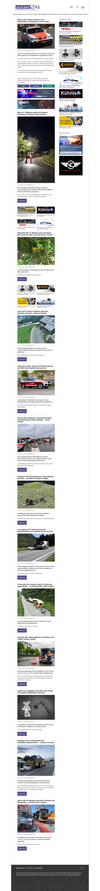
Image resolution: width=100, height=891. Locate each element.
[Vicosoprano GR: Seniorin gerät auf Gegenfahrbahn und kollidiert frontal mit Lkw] (36, 548)
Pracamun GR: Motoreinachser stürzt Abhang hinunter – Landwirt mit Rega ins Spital (35, 477)
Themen (39, 14)
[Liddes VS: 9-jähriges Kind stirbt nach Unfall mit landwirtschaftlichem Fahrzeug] (36, 707)
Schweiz (15, 14)
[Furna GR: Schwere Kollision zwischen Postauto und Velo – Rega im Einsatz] (36, 329)
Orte (32, 14)
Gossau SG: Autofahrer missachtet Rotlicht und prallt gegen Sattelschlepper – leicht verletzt (34, 420)
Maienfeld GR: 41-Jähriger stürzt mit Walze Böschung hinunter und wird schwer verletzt (34, 234)
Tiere (76, 14)
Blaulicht (80, 14)
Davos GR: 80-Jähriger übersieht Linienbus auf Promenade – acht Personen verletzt (36, 801)
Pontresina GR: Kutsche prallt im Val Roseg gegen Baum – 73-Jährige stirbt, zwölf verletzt (35, 585)
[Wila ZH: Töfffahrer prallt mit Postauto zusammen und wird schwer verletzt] (36, 150)
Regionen (19, 14)
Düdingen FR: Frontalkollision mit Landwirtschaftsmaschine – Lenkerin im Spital (35, 741)
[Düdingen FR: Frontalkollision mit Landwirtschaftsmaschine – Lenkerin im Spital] (36, 760)
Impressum (20, 868)
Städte (28, 14)
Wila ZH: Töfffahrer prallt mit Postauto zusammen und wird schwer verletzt (32, 113)
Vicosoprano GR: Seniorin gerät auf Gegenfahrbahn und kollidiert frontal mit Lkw (35, 530)
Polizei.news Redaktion (29, 50)
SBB (53, 14)
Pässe (55, 14)
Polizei (59, 14)
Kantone (24, 14)
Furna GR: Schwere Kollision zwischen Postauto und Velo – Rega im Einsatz (32, 312)
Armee (73, 14)
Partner (85, 14)
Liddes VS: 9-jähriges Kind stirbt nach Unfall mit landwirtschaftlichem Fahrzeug (35, 692)
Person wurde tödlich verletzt (29, 626)
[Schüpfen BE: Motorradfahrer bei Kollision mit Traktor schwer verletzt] (36, 653)
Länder (35, 14)
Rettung (69, 14)
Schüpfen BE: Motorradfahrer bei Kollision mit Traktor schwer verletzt (35, 638)
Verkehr (50, 14)
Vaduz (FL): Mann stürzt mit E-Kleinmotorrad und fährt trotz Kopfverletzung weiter (35, 367)
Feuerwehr (63, 14)
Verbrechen (44, 14)
